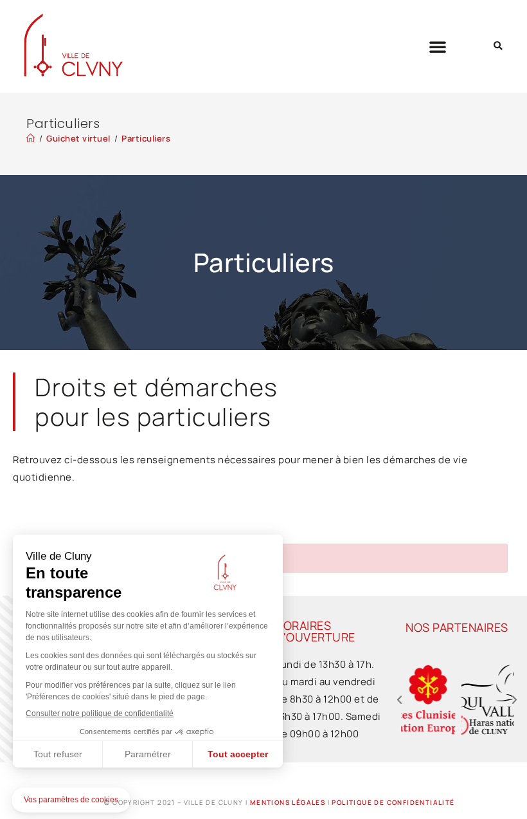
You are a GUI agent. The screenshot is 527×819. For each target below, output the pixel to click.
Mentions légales (287, 802)
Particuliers (145, 138)
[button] (438, 46)
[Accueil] (30, 138)
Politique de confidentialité (393, 802)
